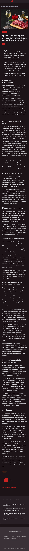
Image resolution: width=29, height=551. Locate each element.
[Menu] (16, 1)
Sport (7, 5)
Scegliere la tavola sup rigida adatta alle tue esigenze (14, 518)
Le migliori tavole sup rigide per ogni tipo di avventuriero (14, 504)
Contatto (18, 543)
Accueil (3, 5)
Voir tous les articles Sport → (9, 487)
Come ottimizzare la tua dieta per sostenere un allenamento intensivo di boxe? (14, 509)
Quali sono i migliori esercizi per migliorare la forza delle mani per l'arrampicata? (14, 514)
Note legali (11, 543)
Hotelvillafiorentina (14, 532)
